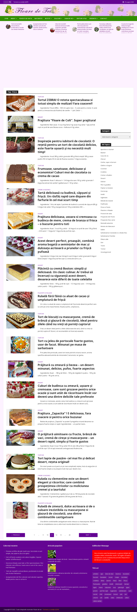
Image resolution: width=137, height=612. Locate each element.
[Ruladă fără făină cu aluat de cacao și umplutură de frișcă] (20, 300)
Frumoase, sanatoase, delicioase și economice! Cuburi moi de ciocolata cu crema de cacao (64, 172)
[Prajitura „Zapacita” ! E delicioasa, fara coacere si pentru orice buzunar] (20, 417)
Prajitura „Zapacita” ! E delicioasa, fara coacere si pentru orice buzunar (64, 415)
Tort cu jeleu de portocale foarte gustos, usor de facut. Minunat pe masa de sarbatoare (66, 344)
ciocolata (124, 577)
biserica (118, 574)
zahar (127, 598)
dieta (102, 581)
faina (114, 581)
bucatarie (126, 574)
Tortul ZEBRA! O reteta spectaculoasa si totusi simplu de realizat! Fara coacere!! (65, 101)
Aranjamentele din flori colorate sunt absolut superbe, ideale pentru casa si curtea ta (38, 26)
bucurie (95, 577)
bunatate (103, 577)
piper (127, 587)
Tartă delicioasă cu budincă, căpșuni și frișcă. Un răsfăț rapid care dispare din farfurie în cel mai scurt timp (64, 196)
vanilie (107, 598)
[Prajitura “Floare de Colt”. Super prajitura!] (20, 124)
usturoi (95, 598)
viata (112, 598)
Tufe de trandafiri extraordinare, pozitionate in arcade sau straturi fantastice (15, 26)
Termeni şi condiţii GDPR (21, 2)
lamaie (126, 584)
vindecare (119, 598)
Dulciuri (57, 18)
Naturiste (38, 18)
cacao (111, 577)
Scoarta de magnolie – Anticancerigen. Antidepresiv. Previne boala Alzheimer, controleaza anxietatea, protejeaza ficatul (126, 28)
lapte (94, 587)
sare (130, 591)
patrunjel (121, 587)
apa (102, 574)
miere (101, 587)
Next (87, 535)
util (101, 598)
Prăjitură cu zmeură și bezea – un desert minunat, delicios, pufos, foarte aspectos (66, 366)
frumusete (96, 584)
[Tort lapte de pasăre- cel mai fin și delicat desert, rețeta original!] (20, 462)
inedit (111, 584)
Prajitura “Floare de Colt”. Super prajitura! (67, 120)
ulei (121, 594)
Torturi (41, 97)
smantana (108, 594)
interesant (119, 584)
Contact (103, 18)
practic (95, 591)
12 (56, 535)
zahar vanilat (97, 601)
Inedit (13, 18)
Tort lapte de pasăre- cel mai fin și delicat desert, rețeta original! (66, 460)
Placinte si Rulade (45, 293)
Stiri (6, 18)
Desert (40, 117)
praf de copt (104, 591)
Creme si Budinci (44, 190)
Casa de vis (68, 18)
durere (109, 581)
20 (69, 535)
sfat (101, 594)
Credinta (92, 18)
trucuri (116, 594)
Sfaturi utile (82, 18)
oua (114, 587)
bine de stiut (109, 574)
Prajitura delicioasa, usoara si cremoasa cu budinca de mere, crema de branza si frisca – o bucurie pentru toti (67, 220)
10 (47, 535)
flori (120, 581)
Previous (16, 535)
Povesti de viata (25, 18)
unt (126, 594)
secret (95, 594)
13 (61, 535)
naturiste (108, 587)
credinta (95, 581)
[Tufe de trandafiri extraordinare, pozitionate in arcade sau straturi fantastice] (5, 26)
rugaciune (113, 591)
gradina (104, 584)
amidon (95, 574)
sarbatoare (122, 591)
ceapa (117, 577)
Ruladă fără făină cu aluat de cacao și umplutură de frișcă (63, 297)
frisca (125, 581)
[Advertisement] (68, 61)
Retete (47, 18)
